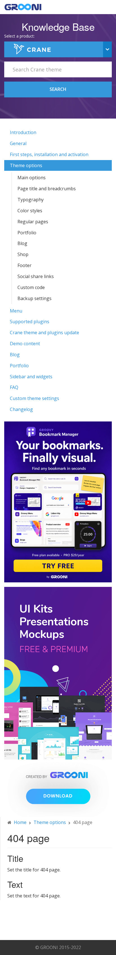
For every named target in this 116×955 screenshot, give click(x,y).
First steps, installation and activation (49, 154)
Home (20, 822)
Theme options (26, 165)
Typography (30, 199)
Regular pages (32, 221)
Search (58, 89)
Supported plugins (29, 321)
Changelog (21, 409)
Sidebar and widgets (31, 376)
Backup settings (34, 298)
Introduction (23, 132)
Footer (24, 265)
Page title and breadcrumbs (46, 188)
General (18, 143)
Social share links (35, 276)
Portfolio (26, 233)
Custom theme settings (34, 398)
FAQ (14, 387)
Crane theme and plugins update (44, 332)
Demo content (25, 343)
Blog (22, 243)
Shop (22, 254)
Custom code (31, 287)
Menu (16, 311)
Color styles (29, 210)
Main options (31, 177)
